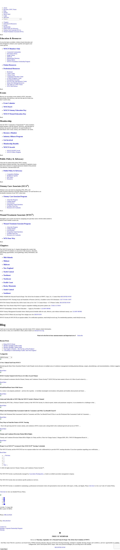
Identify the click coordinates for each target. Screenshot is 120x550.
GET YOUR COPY (65, 299)
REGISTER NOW (66, 296)
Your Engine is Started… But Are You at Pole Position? (19, 349)
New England (8, 268)
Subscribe (80, 335)
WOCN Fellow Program (14, 152)
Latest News (4, 549)
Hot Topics (10, 177)
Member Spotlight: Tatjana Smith (13, 347)
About (5, 8)
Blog (5, 11)
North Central (9, 272)
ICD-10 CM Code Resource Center (17, 81)
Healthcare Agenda (12, 175)
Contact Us (3, 527)
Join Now (6, 17)
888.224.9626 (8, 515)
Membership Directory (13, 58)
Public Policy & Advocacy (11, 28)
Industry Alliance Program (13, 136)
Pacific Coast (8, 282)
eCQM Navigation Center (14, 78)
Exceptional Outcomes (13, 80)
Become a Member (10, 133)
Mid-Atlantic (8, 257)
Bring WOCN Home (9, 344)
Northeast (7, 275)
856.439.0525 (7, 521)
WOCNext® (8, 107)
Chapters (6, 22)
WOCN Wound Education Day (15, 114)
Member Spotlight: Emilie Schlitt (13, 345)
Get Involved (8, 140)
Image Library (11, 55)
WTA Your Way (9, 238)
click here (91, 486)
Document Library (12, 53)
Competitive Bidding (13, 174)
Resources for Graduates (14, 207)
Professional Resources (12, 68)
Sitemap (2, 530)
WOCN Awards (9, 147)
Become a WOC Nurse (10, 9)
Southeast (7, 293)
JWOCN (9, 57)
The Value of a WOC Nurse (15, 84)
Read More (3, 370)
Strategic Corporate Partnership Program (11, 528)
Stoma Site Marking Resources (15, 83)
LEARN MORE (46, 308)
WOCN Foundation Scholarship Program (18, 61)
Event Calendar (9, 103)
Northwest (7, 279)
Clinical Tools (11, 75)
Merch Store (7, 14)
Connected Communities (14, 52)
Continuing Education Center (15, 76)
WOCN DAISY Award (13, 150)
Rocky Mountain (10, 286)
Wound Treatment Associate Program (17, 224)
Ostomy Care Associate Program (15, 196)
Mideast (6, 261)
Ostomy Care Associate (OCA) (12, 30)
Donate (6, 12)
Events (5, 25)
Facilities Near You (12, 206)
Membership (7, 27)
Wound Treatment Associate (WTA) (13, 31)
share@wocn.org (39, 330)
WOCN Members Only (12, 49)
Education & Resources (10, 24)
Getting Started (11, 201)
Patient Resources (10, 65)
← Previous (7, 455)
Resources (10, 179)
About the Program (12, 200)
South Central (9, 290)
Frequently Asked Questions (15, 204)
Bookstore (10, 72)
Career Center (11, 73)
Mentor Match (11, 60)
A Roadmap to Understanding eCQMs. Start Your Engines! (20, 350)
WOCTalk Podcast (12, 86)
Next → (6, 465)
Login (5, 16)
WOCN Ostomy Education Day (15, 110)
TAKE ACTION (56, 305)
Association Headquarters (36, 474)
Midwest (7, 264)
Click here (3, 492)
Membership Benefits (11, 144)
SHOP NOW (38, 314)
